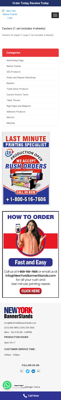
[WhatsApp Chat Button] (7, 385)
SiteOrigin (28, 387)
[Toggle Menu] (55, 15)
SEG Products (14, 71)
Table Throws (13, 100)
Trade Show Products (17, 89)
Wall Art (10, 117)
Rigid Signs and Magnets (19, 106)
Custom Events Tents (17, 94)
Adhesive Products (16, 111)
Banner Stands (14, 66)
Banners (10, 83)
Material (11, 123)
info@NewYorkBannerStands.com (20, 323)
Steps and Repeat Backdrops (21, 77)
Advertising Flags (15, 60)
